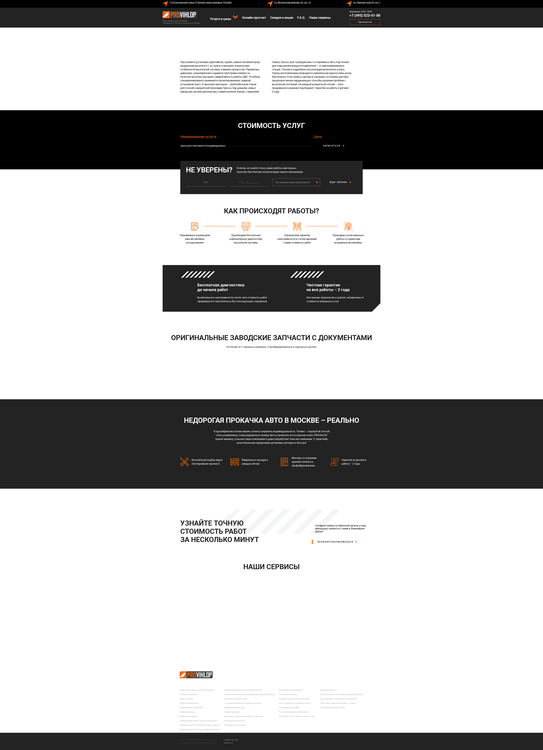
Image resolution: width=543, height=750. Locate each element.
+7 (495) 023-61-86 (364, 15)
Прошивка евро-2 (328, 690)
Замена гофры (186, 699)
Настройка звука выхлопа (291, 690)
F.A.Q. (301, 17)
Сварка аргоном (231, 712)
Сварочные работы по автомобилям (197, 690)
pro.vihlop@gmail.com (338, 676)
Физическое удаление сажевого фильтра (243, 716)
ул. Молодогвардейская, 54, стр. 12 (292, 2)
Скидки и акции (281, 17)
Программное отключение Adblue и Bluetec (200, 729)
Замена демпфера (188, 716)
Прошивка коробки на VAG (332, 707)
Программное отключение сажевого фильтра (341, 694)
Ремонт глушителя (188, 694)
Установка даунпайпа (289, 707)
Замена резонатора (189, 703)
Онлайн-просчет (254, 17)
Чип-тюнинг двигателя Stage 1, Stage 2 (338, 703)
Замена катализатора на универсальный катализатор (249, 694)
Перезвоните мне (365, 22)
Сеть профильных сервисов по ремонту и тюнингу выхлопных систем (181, 22)
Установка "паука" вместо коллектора (296, 716)
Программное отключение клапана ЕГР (338, 699)
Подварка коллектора (234, 707)
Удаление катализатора (235, 699)
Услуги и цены (221, 19)
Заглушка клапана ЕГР (234, 721)
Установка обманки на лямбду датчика (242, 703)
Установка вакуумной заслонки (293, 712)
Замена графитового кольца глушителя (198, 721)
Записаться (331, 146)
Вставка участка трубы (235, 725)
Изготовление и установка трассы (295, 703)
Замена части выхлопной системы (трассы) (200, 725)
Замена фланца (187, 712)
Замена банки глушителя (191, 707)
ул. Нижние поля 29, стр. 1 (366, 2)
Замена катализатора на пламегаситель (243, 690)
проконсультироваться (335, 542)
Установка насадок (288, 694)
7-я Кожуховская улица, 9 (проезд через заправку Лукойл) (200, 2)
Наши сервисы (320, 17)
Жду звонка (338, 182)
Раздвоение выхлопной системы (294, 699)
